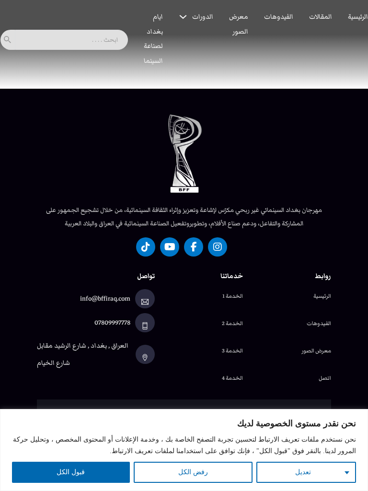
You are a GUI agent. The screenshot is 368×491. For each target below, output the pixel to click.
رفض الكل (193, 472)
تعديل (303, 472)
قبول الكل (71, 472)
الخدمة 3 (232, 350)
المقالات (320, 17)
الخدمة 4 (232, 378)
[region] (184, 450)
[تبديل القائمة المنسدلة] (183, 16)
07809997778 (112, 322)
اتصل (325, 378)
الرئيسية (358, 17)
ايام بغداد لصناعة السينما (153, 39)
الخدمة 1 (232, 296)
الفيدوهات (278, 17)
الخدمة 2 (232, 323)
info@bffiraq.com (105, 298)
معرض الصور (238, 24)
